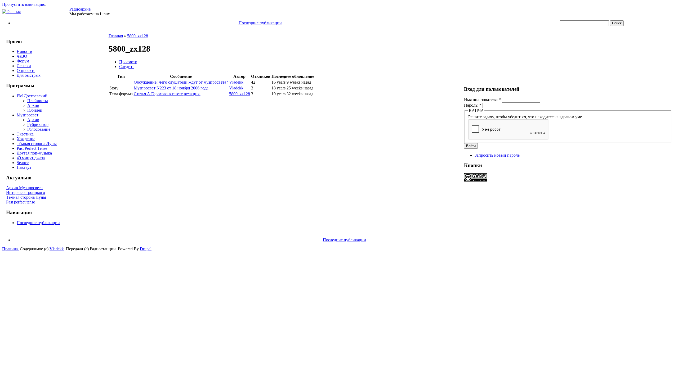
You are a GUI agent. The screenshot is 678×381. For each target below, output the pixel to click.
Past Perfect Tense (32, 148)
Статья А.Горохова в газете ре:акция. (167, 94)
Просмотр (128, 62)
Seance (23, 162)
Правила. (10, 249)
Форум (23, 61)
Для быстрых (29, 75)
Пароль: (472, 105)
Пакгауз (24, 167)
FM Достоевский (32, 96)
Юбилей (34, 110)
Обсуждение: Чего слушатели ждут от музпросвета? (181, 82)
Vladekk (236, 82)
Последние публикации (260, 23)
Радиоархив (80, 9)
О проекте (26, 70)
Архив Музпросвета (24, 187)
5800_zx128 (137, 36)
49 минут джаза (31, 158)
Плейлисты (37, 100)
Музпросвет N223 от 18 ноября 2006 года (171, 88)
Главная (116, 36)
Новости (24, 51)
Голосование (38, 129)
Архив (33, 105)
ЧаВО (22, 56)
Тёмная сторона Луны (37, 143)
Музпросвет (27, 115)
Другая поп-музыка (34, 153)
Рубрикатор (37, 124)
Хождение (26, 139)
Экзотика (25, 134)
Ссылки (24, 66)
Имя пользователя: (482, 99)
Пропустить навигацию (23, 4)
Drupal (145, 249)
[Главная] (11, 11)
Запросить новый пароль (497, 155)
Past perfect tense (20, 202)
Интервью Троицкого (25, 192)
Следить (126, 66)
